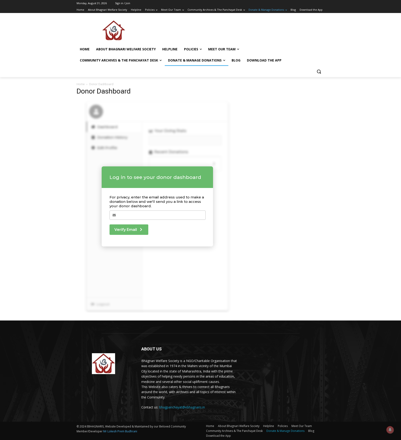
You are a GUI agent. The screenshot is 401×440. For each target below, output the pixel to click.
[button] (318, 71)
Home (81, 84)
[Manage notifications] (390, 430)
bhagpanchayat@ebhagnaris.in (182, 407)
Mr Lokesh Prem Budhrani (120, 431)
